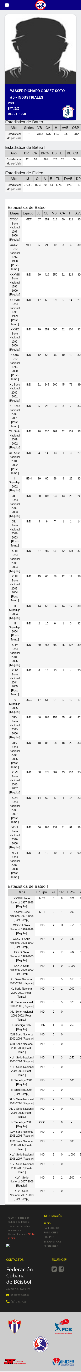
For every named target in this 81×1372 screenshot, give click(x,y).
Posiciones (51, 1232)
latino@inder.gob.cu (20, 1295)
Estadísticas (52, 1241)
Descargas (51, 1246)
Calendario (51, 1228)
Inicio (47, 1223)
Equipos (49, 1237)
